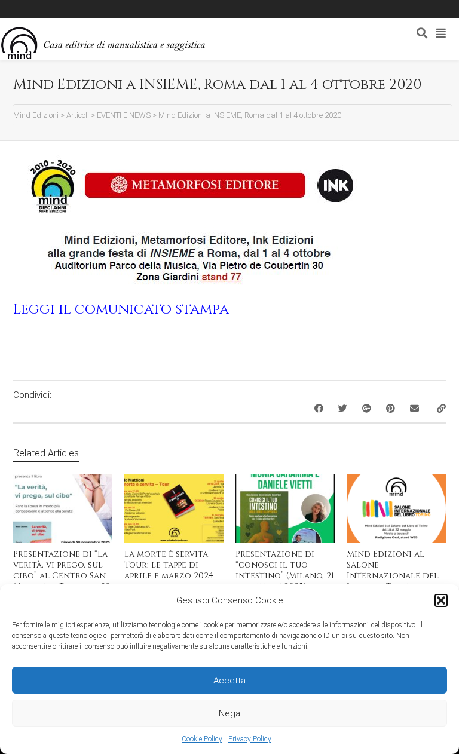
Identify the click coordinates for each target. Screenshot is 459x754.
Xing (35, 9)
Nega (229, 713)
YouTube (104, 9)
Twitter (70, 9)
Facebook (52, 9)
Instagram (87, 9)
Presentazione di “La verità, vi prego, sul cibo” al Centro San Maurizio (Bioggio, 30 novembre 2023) (62, 575)
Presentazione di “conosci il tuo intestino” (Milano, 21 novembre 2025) (284, 570)
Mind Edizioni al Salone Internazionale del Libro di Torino (393, 570)
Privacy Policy (249, 739)
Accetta (229, 680)
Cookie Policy (202, 739)
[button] (441, 600)
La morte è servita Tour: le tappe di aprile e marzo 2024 (168, 564)
